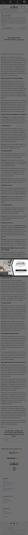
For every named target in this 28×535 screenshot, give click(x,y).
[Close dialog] (27, 260)
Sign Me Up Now (21, 270)
